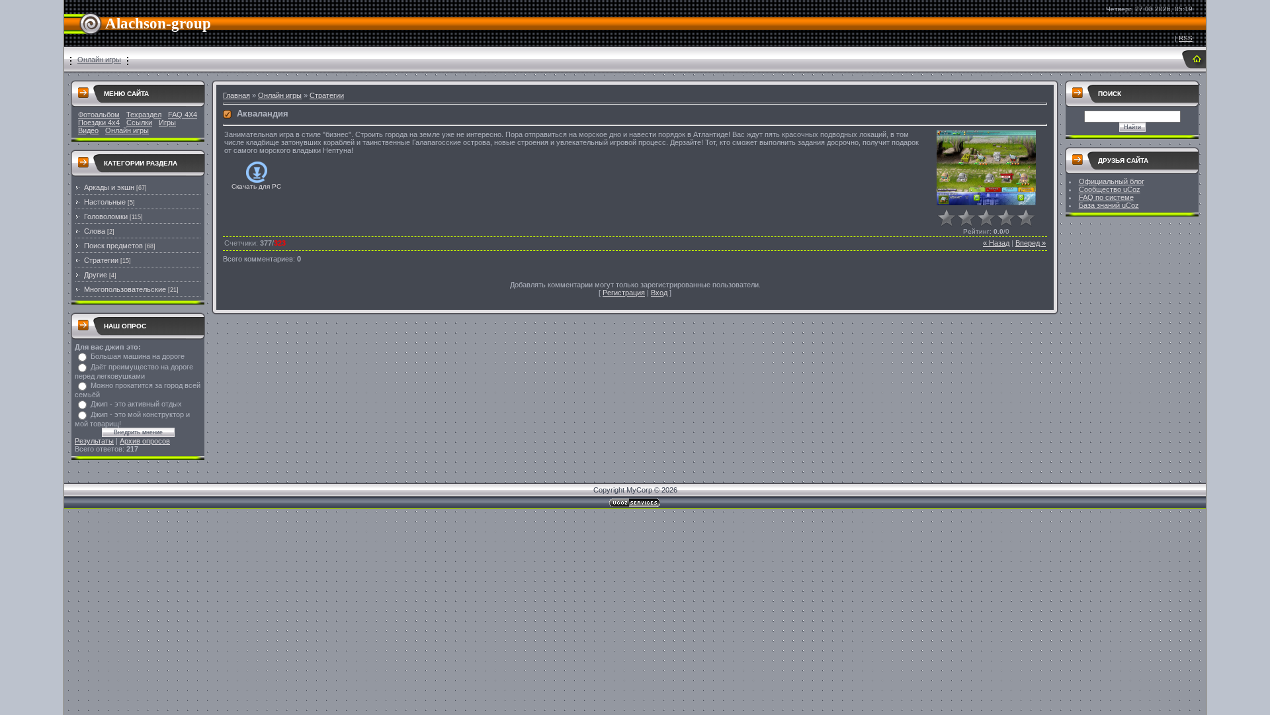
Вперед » (1030, 243)
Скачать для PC (256, 186)
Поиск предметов (113, 246)
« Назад (996, 243)
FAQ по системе (1106, 197)
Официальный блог (1111, 181)
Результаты (94, 441)
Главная (236, 95)
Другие (95, 275)
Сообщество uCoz (1109, 189)
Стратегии (101, 260)
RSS (1186, 38)
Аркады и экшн (109, 187)
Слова (94, 231)
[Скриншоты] (986, 167)
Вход (659, 293)
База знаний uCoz (1109, 205)
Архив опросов (145, 441)
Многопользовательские (125, 289)
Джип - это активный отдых (136, 404)
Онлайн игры (99, 60)
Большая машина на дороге (138, 356)
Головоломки (106, 216)
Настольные (105, 202)
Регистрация (624, 293)
